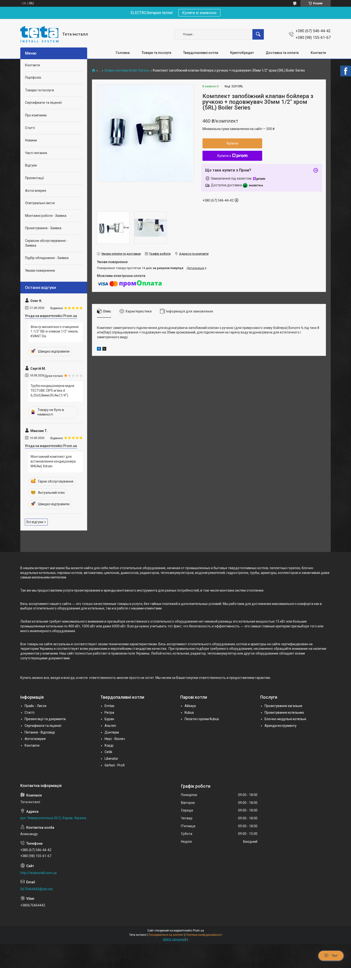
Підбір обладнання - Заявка (47, 258)
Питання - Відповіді (40, 732)
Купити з (224, 156)
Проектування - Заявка (43, 228)
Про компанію (36, 115)
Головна (123, 53)
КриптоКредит (242, 53)
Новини (31, 140)
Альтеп (110, 726)
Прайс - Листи (35, 706)
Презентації (34, 178)
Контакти (318, 53)
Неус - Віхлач (115, 739)
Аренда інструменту (281, 726)
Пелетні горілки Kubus (202, 719)
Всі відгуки (35, 522)
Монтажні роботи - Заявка (45, 216)
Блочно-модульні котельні (285, 719)
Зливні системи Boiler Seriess (126, 70)
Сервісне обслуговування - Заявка (46, 243)
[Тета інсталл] (39, 34)
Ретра (109, 712)
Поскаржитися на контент (165, 935)
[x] (104, 349)
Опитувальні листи (40, 203)
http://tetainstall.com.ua (38, 873)
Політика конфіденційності (204, 935)
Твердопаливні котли (200, 53)
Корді (109, 745)
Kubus (189, 712)
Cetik (108, 752)
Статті (30, 128)
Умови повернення (40, 270)
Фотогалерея (35, 191)
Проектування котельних (284, 712)
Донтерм (112, 732)
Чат (334, 956)
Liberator (111, 758)
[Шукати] (258, 34)
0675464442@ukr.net (36, 889)
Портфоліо (33, 77)
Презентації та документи (45, 719)
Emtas (109, 706)
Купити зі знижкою (199, 12)
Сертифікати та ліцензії (43, 102)
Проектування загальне (283, 706)
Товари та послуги (156, 53)
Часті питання (36, 153)
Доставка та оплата (282, 53)
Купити (232, 143)
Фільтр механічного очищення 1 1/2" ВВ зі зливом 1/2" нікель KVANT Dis (55, 331)
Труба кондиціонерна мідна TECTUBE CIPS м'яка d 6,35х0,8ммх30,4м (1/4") (52, 390)
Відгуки (31, 165)
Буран (109, 719)
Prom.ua (198, 930)
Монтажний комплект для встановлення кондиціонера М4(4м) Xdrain (53, 461)
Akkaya (190, 706)
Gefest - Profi (115, 765)
